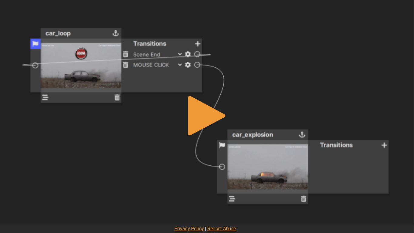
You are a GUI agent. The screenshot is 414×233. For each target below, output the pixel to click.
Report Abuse (221, 228)
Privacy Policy (189, 228)
